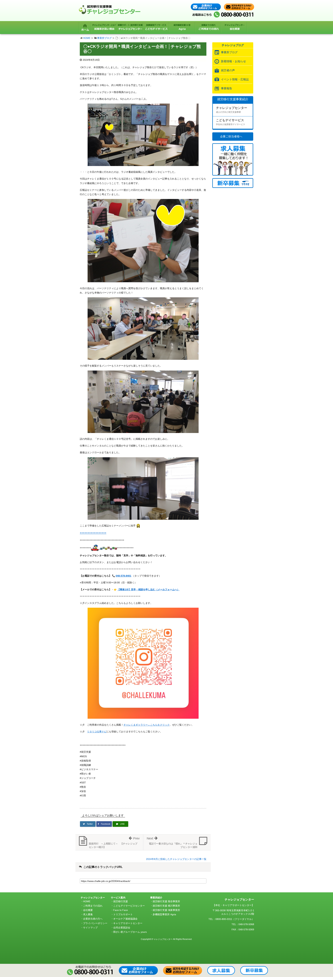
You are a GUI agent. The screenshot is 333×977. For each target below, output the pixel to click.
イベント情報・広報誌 (235, 79)
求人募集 (88, 914)
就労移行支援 (120, 901)
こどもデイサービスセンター (129, 905)
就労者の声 (228, 70)
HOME (86, 38)
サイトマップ (90, 927)
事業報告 (226, 88)
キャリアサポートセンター (127, 923)
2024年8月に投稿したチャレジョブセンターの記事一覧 (176, 859)
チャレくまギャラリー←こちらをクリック (146, 724)
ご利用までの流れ (93, 905)
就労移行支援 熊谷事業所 (166, 901)
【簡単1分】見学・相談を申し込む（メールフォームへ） (148, 589)
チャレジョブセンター (231, 109)
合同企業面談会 (121, 927)
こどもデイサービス (230, 122)
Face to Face (120, 910)
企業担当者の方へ (93, 918)
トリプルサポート (123, 914)
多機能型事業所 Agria (164, 914)
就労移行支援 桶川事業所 (166, 905)
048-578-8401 (123, 575)
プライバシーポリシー (95, 923)
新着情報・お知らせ (233, 61)
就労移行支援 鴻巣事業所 (166, 910)
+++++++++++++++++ (93, 532)
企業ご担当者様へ (231, 136)
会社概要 (88, 910)
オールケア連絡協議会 (125, 918)
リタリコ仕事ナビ (96, 731)
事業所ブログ (104, 38)
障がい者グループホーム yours (130, 932)
